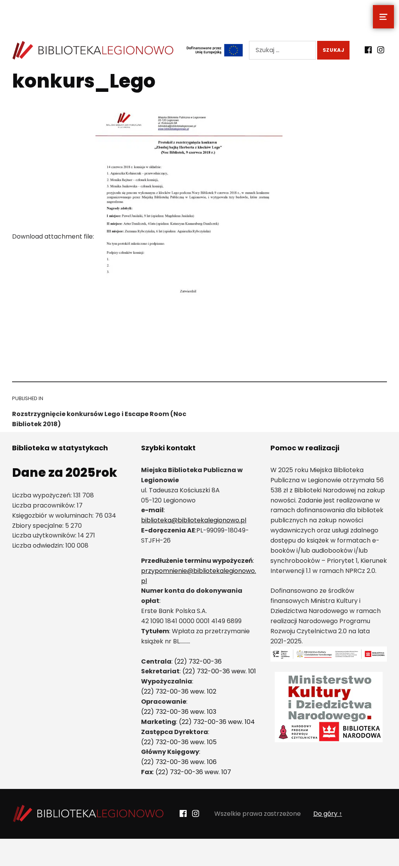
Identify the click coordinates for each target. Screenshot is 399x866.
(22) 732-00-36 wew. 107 (193, 772)
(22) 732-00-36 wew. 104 (217, 721)
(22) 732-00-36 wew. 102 (178, 691)
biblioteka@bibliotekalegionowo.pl (193, 520)
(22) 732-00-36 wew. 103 (178, 711)
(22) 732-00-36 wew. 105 (179, 742)
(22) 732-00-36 (198, 661)
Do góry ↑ (327, 813)
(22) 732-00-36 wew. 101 (219, 671)
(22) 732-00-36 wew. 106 (179, 761)
